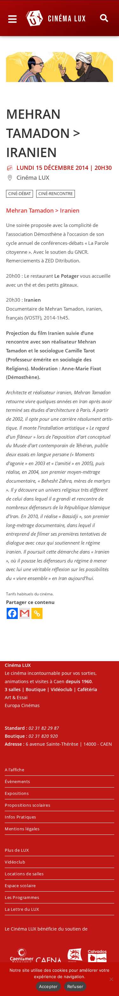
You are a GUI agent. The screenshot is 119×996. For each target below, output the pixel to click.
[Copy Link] (37, 613)
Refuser (75, 986)
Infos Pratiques (20, 817)
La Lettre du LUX (22, 909)
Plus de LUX (17, 850)
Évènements (17, 781)
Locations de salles (24, 874)
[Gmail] (24, 613)
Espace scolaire (20, 885)
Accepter (48, 986)
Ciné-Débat (19, 193)
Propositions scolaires (27, 805)
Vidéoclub (15, 862)
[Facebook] (12, 613)
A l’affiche (14, 770)
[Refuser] (111, 979)
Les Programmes (22, 897)
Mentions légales (22, 829)
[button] (103, 18)
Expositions (17, 793)
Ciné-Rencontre (55, 193)
